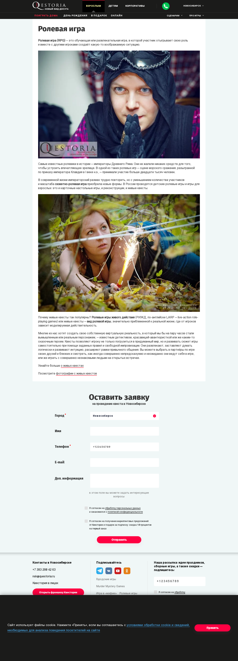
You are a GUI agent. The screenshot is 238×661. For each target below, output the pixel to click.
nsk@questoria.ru (44, 576)
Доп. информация (69, 478)
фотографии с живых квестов (76, 373)
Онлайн (117, 16)
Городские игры (106, 579)
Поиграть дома (46, 16)
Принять (212, 628)
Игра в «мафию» (106, 593)
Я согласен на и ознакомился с (116, 510)
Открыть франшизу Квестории (58, 592)
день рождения (75, 16)
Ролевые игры (128, 593)
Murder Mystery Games (110, 586)
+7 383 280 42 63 (44, 569)
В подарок (99, 16)
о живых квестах (72, 365)
